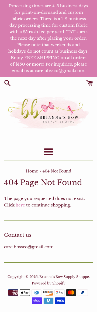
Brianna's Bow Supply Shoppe (64, 277)
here (20, 205)
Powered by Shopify (48, 283)
